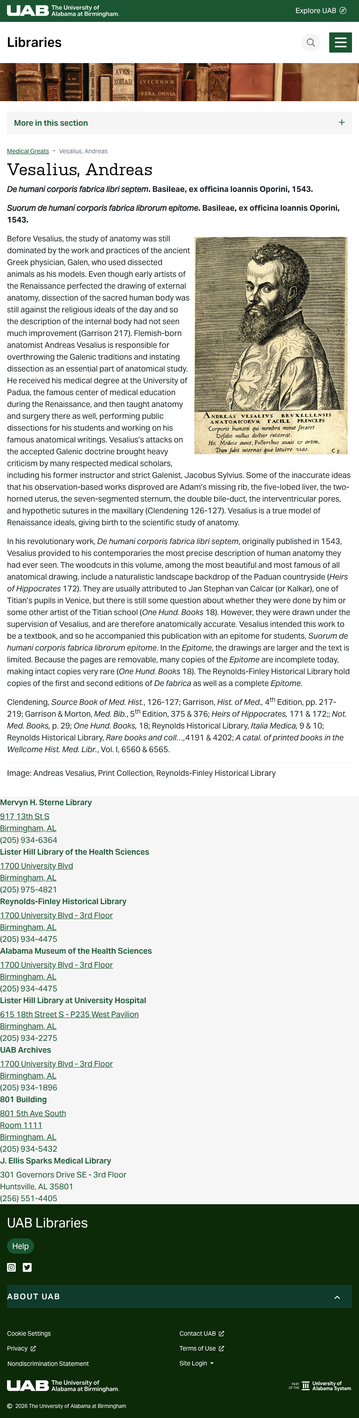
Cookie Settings (29, 1333)
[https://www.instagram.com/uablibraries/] (11, 1268)
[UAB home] (63, 11)
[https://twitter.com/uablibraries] (27, 1268)
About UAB (33, 1296)
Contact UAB (202, 1333)
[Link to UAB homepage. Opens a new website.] (63, 1385)
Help (20, 1246)
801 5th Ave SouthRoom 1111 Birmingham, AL (33, 1125)
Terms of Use (202, 1348)
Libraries (34, 42)
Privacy (21, 1348)
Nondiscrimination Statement (48, 1364)
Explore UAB (316, 10)
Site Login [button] (194, 1363)
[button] (179, 123)
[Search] (310, 43)
